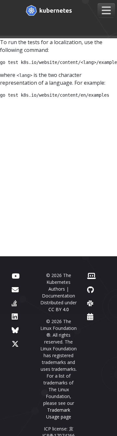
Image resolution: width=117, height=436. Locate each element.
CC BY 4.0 (58, 309)
